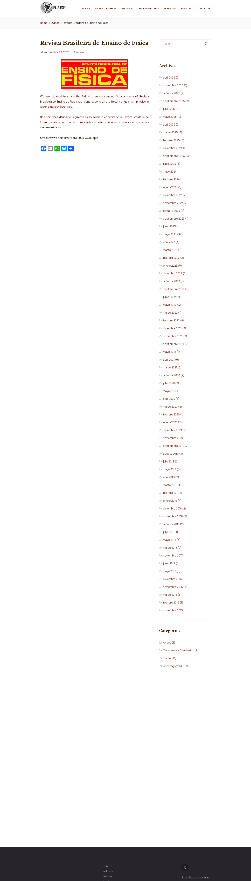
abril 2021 (169, 359)
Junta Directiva (148, 8)
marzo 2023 (170, 250)
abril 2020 (169, 399)
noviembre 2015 (173, 610)
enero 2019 (170, 501)
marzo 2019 (170, 485)
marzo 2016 (170, 595)
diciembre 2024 (172, 148)
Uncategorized (172, 666)
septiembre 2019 (173, 446)
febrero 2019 (171, 493)
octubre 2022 (171, 281)
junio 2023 (169, 226)
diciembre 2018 (172, 508)
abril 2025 (169, 124)
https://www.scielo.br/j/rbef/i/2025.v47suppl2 (69, 138)
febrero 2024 (171, 179)
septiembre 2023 (174, 218)
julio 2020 (169, 383)
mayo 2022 (170, 305)
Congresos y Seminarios (178, 650)
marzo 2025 (170, 132)
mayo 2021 (169, 352)
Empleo (167, 658)
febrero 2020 (171, 414)
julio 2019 (168, 461)
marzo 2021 (170, 367)
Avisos (55, 23)
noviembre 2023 (173, 203)
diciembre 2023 (172, 195)
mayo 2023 (170, 234)
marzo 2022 (170, 312)
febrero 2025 (171, 140)
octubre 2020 (171, 375)
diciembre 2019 (172, 430)
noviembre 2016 (173, 587)
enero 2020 (170, 422)
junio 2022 (169, 297)
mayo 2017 (169, 571)
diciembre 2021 (172, 328)
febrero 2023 (171, 258)
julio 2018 (168, 532)
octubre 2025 (171, 93)
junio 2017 (169, 563)
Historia (127, 8)
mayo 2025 (170, 117)
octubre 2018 (171, 524)
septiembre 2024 (174, 156)
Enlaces (186, 8)
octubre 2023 (171, 211)
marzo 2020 (170, 406)
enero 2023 (170, 265)
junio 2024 (169, 164)
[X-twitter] (185, 867)
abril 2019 (169, 477)
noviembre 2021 (173, 336)
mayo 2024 (170, 171)
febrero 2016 (171, 602)
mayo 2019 (169, 469)
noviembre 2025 (173, 85)
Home (43, 23)
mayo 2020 (170, 391)
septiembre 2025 (174, 101)
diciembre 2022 (172, 273)
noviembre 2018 (173, 516)
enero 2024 (170, 187)
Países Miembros (105, 8)
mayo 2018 (169, 540)
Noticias (170, 8)
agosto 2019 (171, 453)
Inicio (86, 8)
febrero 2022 (171, 320)
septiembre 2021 (173, 344)
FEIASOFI (108, 866)
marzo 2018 (170, 548)
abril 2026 (169, 77)
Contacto (204, 8)
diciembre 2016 (172, 579)
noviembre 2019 (173, 438)
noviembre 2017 (173, 555)
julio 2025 (169, 109)
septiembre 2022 (174, 289)
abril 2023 (169, 242)
